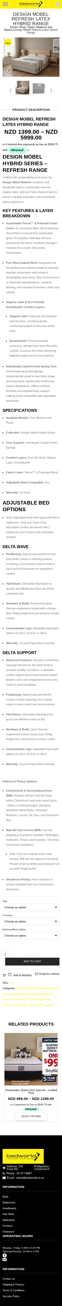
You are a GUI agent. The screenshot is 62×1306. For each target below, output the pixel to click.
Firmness (8, 915)
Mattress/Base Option (14, 929)
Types (31, 27)
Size (5, 901)
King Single (36, 988)
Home (13, 27)
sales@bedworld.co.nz (30, 1178)
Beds (19, 988)
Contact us (9, 1278)
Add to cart (32, 961)
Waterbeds (9, 1220)
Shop (22, 27)
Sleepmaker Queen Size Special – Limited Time (31, 1091)
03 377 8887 (24, 1173)
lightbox (9, 70)
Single (15, 1004)
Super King (26, 1004)
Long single (16, 994)
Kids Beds (8, 1214)
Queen (46, 999)
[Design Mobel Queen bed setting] (31, 57)
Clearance (8, 1231)
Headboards (9, 1208)
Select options (31, 1116)
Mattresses (17, 999)
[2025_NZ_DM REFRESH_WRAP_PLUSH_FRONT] (39, 87)
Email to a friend (49, 973)
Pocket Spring (33, 999)
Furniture (8, 1225)
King (25, 988)
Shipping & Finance (13, 1284)
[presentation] (11, 90)
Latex (6, 994)
